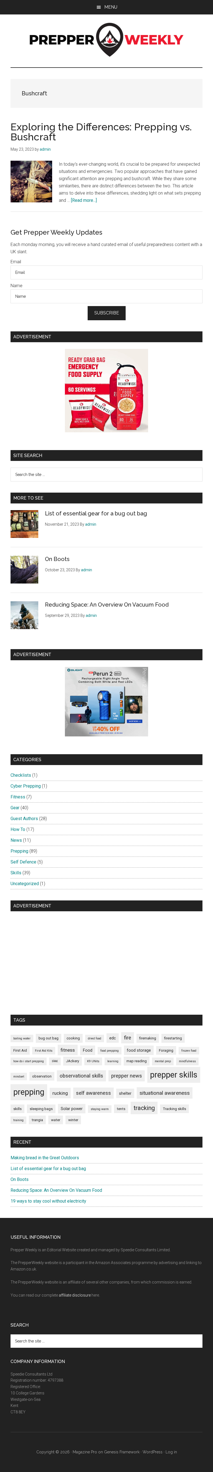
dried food (94, 1038)
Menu (110, 7)
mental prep (163, 1061)
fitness (67, 1050)
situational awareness (165, 1093)
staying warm (100, 1109)
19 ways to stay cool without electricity (48, 1201)
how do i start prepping (28, 1061)
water (55, 1120)
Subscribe (106, 313)
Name (16, 285)
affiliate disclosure (75, 1295)
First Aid (20, 1050)
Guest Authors (24, 818)
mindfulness (187, 1061)
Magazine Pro (85, 1452)
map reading (136, 1061)
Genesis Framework (122, 1452)
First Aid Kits (43, 1051)
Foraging (166, 1050)
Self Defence (23, 862)
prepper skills (173, 1074)
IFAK (55, 1061)
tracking (144, 1107)
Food (87, 1050)
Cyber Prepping (26, 786)
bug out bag (49, 1038)
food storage (139, 1050)
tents (121, 1109)
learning (112, 1061)
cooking (73, 1038)
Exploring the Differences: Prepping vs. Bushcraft (101, 132)
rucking (60, 1093)
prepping (28, 1092)
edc (112, 1038)
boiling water (22, 1038)
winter (73, 1120)
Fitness (18, 797)
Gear (15, 807)
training (18, 1120)
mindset (18, 1076)
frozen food (188, 1051)
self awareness (93, 1093)
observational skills (81, 1076)
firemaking (147, 1038)
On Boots (57, 559)
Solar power (72, 1108)
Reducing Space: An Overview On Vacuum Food (107, 604)
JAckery (72, 1061)
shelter (125, 1093)
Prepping (19, 851)
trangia (37, 1120)
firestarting (173, 1038)
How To (18, 829)
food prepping (109, 1051)
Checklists (21, 775)
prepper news (126, 1076)
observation (42, 1076)
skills (17, 1109)
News (16, 840)
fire (127, 1038)
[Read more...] (84, 200)
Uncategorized (25, 883)
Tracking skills (174, 1109)
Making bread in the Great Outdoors (45, 1157)
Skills (16, 872)
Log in (171, 1452)
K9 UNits (93, 1061)
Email (16, 261)
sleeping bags (41, 1109)
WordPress (153, 1452)
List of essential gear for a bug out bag (96, 513)
